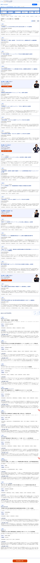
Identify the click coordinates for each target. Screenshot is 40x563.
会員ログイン (34, 4)
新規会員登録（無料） (20, 560)
